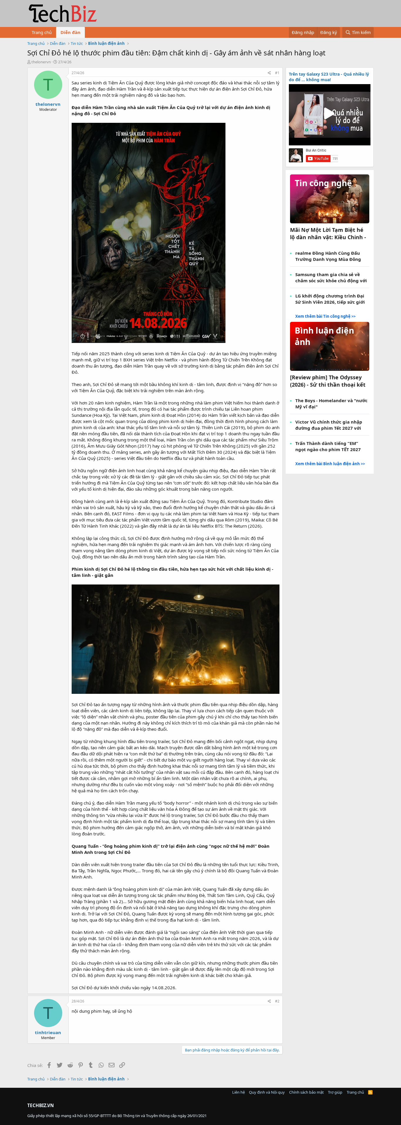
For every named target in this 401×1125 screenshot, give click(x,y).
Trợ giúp (335, 1092)
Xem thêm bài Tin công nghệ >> (325, 316)
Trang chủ (42, 32)
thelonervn (41, 61)
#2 (277, 1001)
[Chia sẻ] (269, 73)
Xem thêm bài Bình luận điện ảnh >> (330, 463)
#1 (277, 72)
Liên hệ (238, 1092)
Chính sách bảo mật (306, 1092)
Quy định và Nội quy (267, 1092)
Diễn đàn (70, 32)
